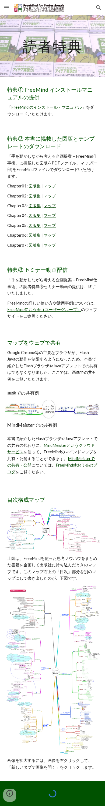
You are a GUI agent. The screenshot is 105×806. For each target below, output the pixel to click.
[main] (52, 46)
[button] (6, 7)
